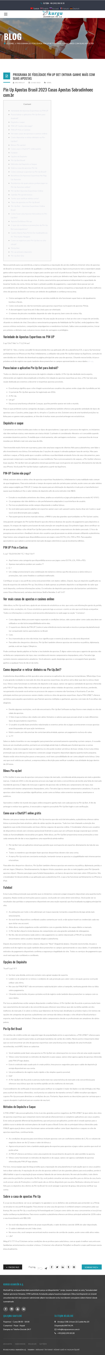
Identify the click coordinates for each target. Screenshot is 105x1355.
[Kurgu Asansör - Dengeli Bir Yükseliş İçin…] (52, 14)
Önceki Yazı (13, 1267)
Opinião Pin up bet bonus (21, 194)
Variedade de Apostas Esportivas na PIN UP (29, 110)
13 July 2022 (35, 83)
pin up (90, 361)
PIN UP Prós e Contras (20, 130)
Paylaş (32, 1266)
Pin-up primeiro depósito (21, 252)
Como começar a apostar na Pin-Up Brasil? (28, 172)
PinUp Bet (15, 248)
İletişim (43, 1344)
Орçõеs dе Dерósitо (19, 156)
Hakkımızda (20, 1344)
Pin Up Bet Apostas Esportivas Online (27, 191)
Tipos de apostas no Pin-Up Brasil (25, 202)
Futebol (14, 152)
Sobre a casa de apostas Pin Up (24, 168)
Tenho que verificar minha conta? (25, 198)
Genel (11, 43)
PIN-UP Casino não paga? (22, 126)
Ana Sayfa (7, 1344)
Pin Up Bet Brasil (18, 160)
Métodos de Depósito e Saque (24, 164)
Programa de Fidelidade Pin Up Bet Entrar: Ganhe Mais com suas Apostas (54, 76)
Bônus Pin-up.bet (18, 145)
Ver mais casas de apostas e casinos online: (29, 133)
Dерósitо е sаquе (18, 122)
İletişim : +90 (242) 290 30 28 (53, 3)
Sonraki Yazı (91, 1267)
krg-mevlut (20, 83)
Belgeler (32, 1344)
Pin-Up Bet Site (17, 256)
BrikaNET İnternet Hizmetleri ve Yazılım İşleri (57, 1350)
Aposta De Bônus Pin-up (21, 221)
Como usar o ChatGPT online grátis (26, 149)
